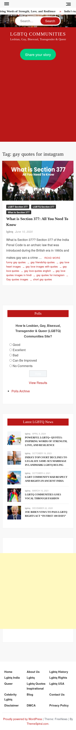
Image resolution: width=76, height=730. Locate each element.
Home (8, 672)
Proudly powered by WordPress (22, 719)
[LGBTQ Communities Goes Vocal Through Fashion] (14, 494)
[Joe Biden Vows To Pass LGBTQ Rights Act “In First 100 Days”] (14, 512)
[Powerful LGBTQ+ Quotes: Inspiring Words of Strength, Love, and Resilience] (14, 437)
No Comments (23, 366)
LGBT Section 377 (18, 206)
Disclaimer (11, 705)
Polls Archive (20, 391)
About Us (33, 672)
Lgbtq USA (56, 683)
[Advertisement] (38, 100)
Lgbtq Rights (58, 677)
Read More (52, 257)
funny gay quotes (16, 262)
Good (16, 344)
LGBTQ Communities (38, 34)
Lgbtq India (12, 677)
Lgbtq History (58, 672)
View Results (38, 382)
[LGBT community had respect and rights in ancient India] (14, 477)
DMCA (31, 705)
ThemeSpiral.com (38, 724)
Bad (15, 355)
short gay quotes (42, 279)
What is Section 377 (19, 212)
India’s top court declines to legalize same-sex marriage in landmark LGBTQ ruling (46, 461)
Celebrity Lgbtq (10, 697)
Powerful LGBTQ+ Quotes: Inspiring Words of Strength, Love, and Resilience (46, 441)
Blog (30, 694)
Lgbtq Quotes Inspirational (36, 686)
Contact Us (57, 694)
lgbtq (9, 231)
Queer (8, 683)
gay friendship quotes (43, 262)
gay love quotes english (37, 271)
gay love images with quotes (42, 266)
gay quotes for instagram (50, 275)
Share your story (38, 54)
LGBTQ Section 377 (43, 206)
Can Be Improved (25, 360)
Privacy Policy (59, 705)
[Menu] (6, 4)
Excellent (19, 350)
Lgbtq (31, 677)
